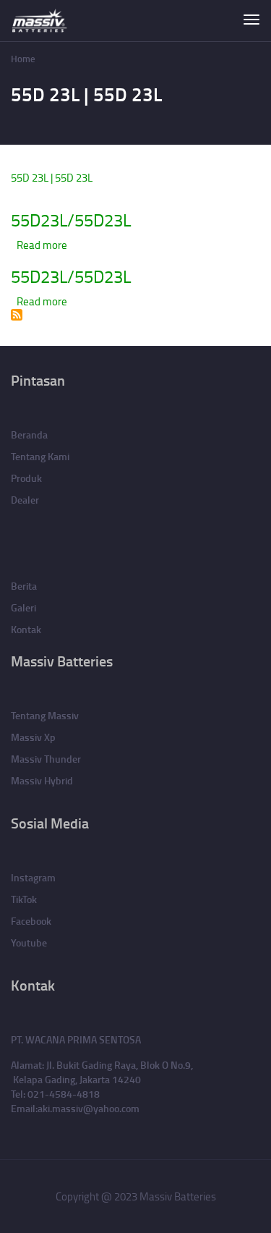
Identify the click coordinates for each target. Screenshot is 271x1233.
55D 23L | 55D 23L (52, 177)
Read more (42, 245)
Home (23, 58)
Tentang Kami (40, 456)
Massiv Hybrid (42, 780)
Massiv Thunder (46, 759)
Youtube (29, 942)
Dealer (25, 500)
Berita (24, 586)
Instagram (33, 877)
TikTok (24, 899)
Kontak (26, 629)
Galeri (23, 607)
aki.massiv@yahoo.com (88, 1108)
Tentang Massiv (45, 715)
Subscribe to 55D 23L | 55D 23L (16, 315)
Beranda (29, 434)
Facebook (31, 921)
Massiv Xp (33, 737)
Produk (26, 478)
